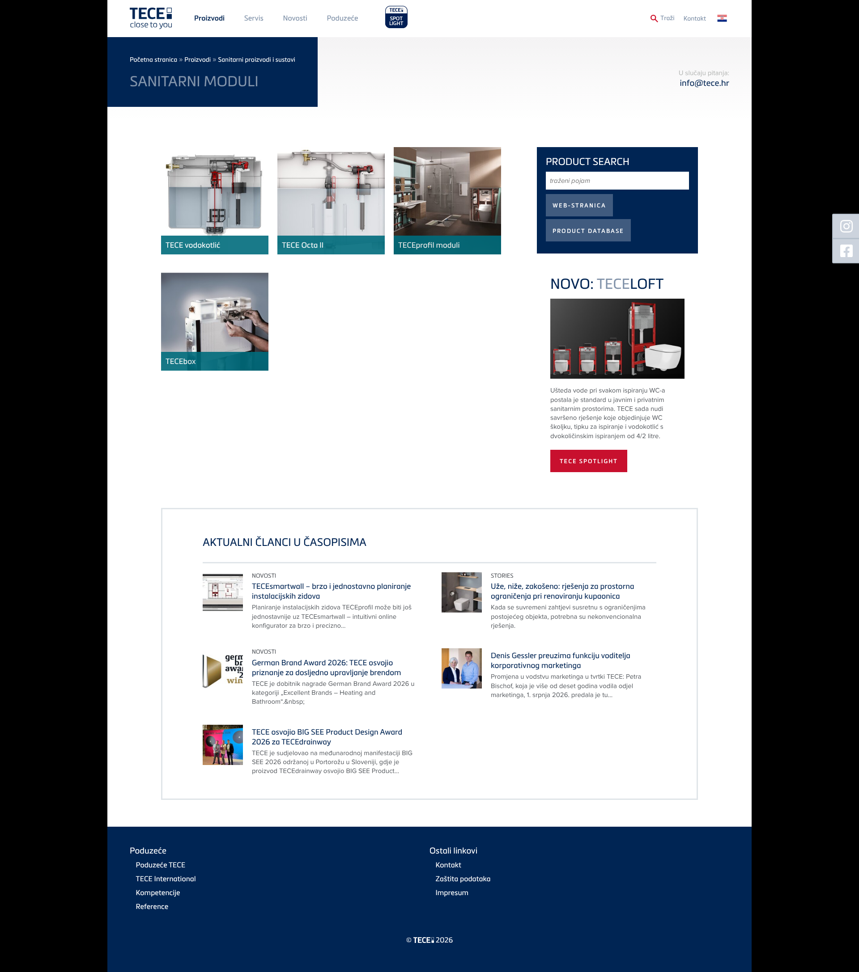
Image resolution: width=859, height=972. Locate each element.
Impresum (452, 892)
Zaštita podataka (463, 878)
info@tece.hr (704, 83)
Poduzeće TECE (161, 865)
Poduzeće (342, 18)
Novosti (295, 18)
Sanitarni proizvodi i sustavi (256, 59)
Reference (152, 906)
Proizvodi (209, 18)
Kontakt (695, 18)
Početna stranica (153, 59)
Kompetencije (158, 892)
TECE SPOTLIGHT (589, 461)
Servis (254, 18)
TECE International (166, 878)
